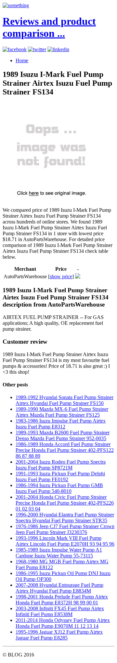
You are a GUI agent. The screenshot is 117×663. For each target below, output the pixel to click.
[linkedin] (58, 49)
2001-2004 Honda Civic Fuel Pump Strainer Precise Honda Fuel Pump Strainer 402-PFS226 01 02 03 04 (65, 503)
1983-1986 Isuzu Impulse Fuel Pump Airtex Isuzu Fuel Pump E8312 (61, 423)
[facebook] (15, 49)
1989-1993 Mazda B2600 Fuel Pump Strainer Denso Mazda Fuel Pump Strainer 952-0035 (63, 435)
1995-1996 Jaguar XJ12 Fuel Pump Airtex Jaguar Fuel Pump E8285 (59, 635)
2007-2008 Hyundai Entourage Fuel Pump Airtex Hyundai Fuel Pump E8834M (59, 588)
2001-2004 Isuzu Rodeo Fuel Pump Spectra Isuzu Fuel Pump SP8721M (61, 464)
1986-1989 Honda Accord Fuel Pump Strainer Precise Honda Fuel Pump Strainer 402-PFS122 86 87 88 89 (65, 450)
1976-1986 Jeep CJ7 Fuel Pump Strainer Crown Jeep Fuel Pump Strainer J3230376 (65, 529)
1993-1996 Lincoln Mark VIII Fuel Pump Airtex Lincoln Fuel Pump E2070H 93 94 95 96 (65, 541)
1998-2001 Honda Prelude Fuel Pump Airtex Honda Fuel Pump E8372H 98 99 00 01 (62, 599)
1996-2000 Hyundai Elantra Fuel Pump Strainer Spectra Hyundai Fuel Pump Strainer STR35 (65, 517)
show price (61, 276)
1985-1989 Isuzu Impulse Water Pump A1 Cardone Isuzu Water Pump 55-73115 (59, 552)
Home (22, 60)
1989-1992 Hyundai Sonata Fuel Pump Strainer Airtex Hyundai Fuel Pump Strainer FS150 (64, 400)
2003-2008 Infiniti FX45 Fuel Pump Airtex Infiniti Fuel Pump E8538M (60, 611)
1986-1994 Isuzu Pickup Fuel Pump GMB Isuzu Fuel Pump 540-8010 (59, 488)
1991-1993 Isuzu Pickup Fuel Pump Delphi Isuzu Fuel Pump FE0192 (60, 476)
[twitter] (37, 49)
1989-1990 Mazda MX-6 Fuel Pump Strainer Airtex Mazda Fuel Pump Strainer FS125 (62, 412)
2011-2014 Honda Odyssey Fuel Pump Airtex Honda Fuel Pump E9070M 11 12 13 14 (63, 623)
